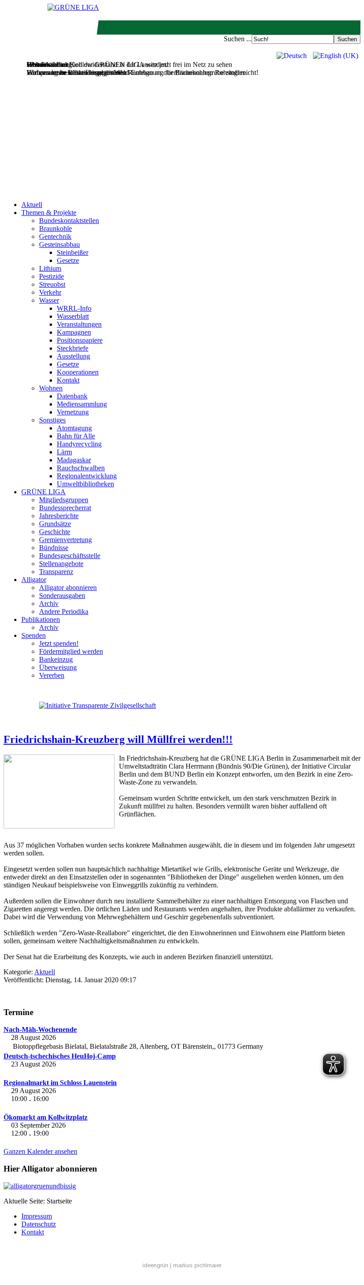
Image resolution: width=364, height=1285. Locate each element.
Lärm (64, 452)
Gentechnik (55, 236)
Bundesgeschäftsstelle (69, 555)
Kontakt (68, 380)
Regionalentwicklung (87, 476)
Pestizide (51, 276)
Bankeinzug (56, 659)
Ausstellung (73, 356)
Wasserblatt (73, 316)
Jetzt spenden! (59, 643)
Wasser (49, 300)
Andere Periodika (63, 611)
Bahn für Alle (76, 436)
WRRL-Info (74, 308)
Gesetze (68, 260)
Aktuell (31, 204)
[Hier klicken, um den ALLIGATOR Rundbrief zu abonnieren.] (182, 1186)
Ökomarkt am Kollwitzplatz (45, 1117)
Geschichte (54, 531)
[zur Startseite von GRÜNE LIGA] (73, 7)
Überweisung (58, 667)
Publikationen (40, 619)
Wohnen (51, 388)
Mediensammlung (82, 404)
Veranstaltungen (79, 324)
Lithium (50, 268)
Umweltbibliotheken (85, 484)
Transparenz (56, 571)
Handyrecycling (79, 444)
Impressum (36, 1216)
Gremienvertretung (65, 539)
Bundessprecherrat (65, 508)
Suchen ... (238, 39)
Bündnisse (53, 547)
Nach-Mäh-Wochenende (40, 1029)
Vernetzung (73, 412)
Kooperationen (78, 372)
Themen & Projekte (48, 212)
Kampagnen (74, 332)
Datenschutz (38, 1224)
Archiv (49, 603)
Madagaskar (74, 460)
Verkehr (50, 292)
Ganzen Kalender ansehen (40, 1151)
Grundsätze (55, 523)
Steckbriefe (72, 348)
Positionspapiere (80, 340)
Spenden (33, 635)
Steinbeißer (72, 252)
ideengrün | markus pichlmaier (182, 1265)
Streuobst (52, 284)
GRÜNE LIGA (43, 492)
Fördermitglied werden (71, 651)
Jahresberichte (59, 515)
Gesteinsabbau (59, 244)
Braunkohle (55, 228)
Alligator (33, 579)
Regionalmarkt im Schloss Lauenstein (60, 1082)
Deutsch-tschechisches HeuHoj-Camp (60, 1056)
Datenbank (72, 396)
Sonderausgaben (62, 595)
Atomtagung (74, 428)
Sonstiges (52, 420)
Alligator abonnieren (68, 587)
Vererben (51, 675)
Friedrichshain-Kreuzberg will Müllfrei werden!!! (118, 739)
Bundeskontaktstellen (69, 220)
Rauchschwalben (81, 468)
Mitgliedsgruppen (63, 500)
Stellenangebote (61, 563)
